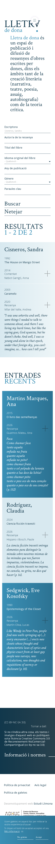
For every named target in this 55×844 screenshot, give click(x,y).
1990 (9, 605)
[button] (27, 162)
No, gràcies (22, 837)
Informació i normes (25, 755)
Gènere (8, 178)
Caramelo (10, 293)
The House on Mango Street (22, 262)
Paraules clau (12, 189)
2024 (9, 519)
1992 (7, 258)
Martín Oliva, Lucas (18, 625)
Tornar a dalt (38, 726)
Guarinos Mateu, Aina (19, 433)
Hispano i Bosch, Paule (20, 539)
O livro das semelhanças (22, 417)
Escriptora (11, 127)
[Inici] (22, 25)
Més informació (12, 831)
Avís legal (40, 785)
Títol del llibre (13, 147)
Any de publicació (15, 168)
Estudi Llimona (43, 803)
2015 (9, 413)
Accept (39, 837)
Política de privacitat (17, 785)
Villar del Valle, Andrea (17, 309)
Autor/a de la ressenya (18, 137)
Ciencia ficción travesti (21, 523)
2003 (7, 289)
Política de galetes (15, 792)
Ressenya (10, 305)
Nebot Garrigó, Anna (16, 278)
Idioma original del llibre (19, 158)
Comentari (10, 274)
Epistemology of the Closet (24, 609)
